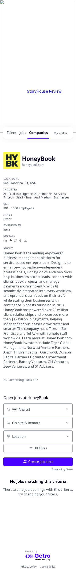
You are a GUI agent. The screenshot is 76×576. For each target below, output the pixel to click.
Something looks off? (23, 380)
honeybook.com (33, 164)
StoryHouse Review (44, 91)
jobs (22, 132)
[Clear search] (67, 409)
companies (38, 132)
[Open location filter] (67, 436)
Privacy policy (29, 566)
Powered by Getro (62, 469)
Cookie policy (47, 566)
